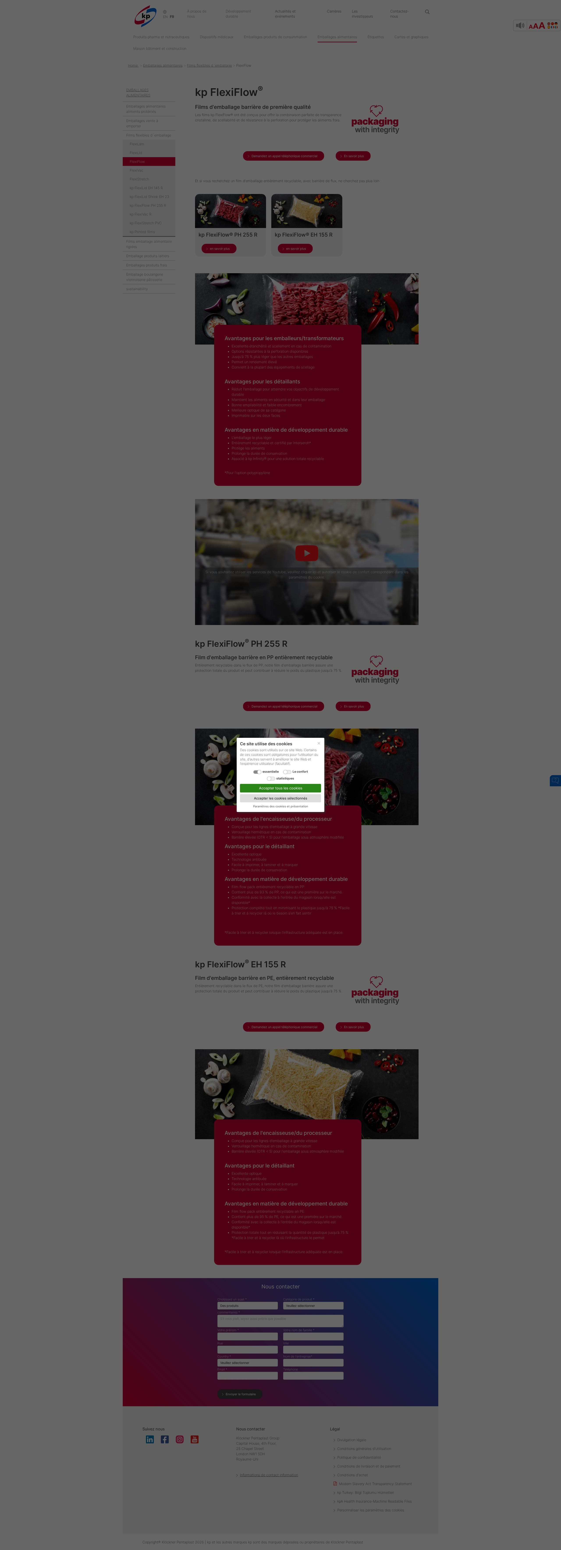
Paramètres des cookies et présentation (280, 806)
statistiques (285, 778)
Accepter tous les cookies (280, 788)
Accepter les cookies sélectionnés (280, 798)
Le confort (300, 772)
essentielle (271, 772)
